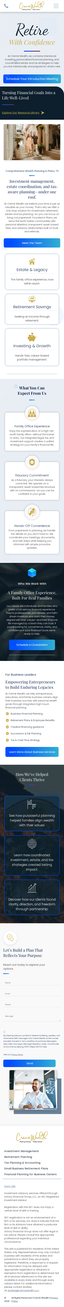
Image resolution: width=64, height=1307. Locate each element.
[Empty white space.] (6, 7)
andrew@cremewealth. (20, 1290)
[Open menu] (56, 5)
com (36, 1290)
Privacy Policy (17, 1054)
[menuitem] (32, 1151)
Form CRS (9, 1186)
